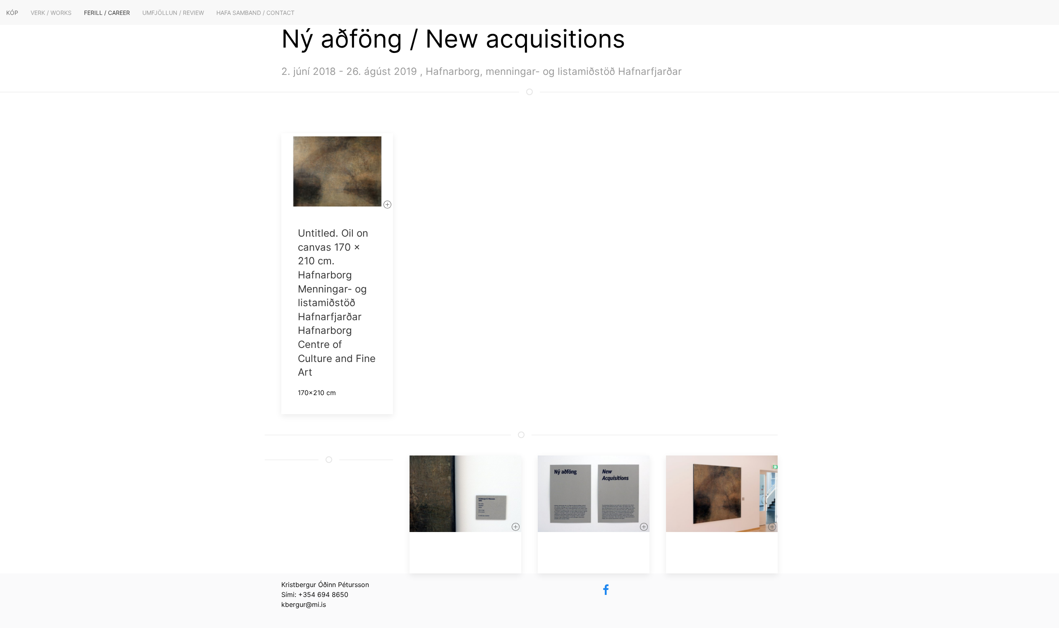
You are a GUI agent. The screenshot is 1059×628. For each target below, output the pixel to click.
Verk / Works (51, 12)
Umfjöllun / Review (173, 12)
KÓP (12, 12)
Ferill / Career (107, 12)
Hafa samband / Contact (255, 12)
